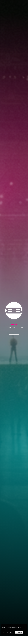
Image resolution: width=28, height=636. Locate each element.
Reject (12, 632)
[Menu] (25, 2)
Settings (5, 632)
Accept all (19, 632)
